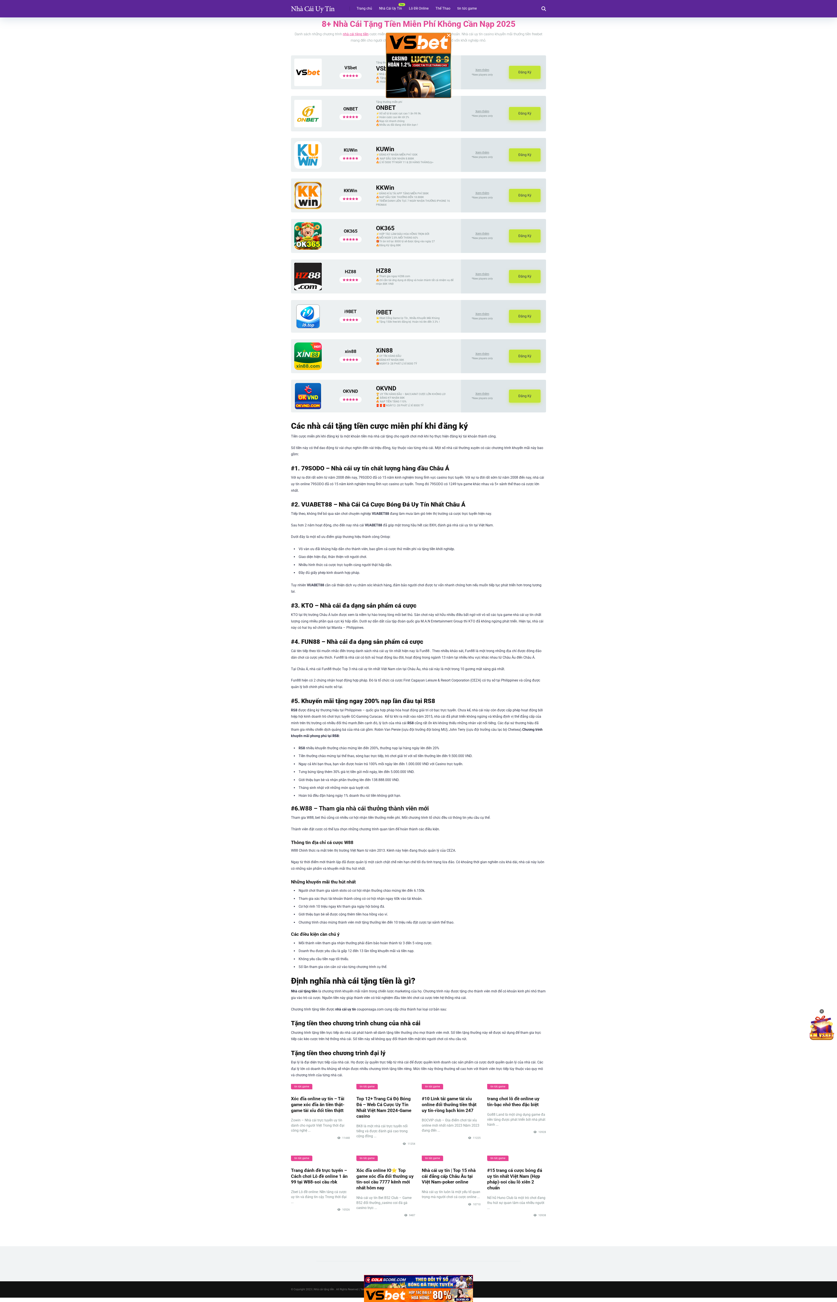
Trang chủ (364, 8)
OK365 (350, 231)
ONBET (350, 108)
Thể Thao (443, 8)
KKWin (350, 190)
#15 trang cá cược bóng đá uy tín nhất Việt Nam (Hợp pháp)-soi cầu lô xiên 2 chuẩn (514, 1179)
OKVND (350, 391)
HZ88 (350, 271)
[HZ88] (308, 289)
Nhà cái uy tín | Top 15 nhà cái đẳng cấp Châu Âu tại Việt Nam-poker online (449, 1176)
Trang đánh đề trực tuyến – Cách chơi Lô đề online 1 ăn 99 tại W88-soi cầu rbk (319, 1176)
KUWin (350, 150)
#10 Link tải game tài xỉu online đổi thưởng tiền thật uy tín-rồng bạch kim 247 (449, 1104)
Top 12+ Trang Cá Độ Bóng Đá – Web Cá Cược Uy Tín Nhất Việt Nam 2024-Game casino (383, 1107)
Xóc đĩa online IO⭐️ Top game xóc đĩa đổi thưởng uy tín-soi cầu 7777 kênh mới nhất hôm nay (385, 1179)
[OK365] (308, 248)
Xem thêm (482, 70)
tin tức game (467, 8)
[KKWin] (308, 208)
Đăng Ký (524, 72)
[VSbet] (308, 85)
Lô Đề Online (419, 8)
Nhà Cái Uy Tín (390, 8)
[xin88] (308, 369)
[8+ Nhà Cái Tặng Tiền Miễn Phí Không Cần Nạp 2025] (313, 7)
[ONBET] (308, 126)
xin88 (350, 351)
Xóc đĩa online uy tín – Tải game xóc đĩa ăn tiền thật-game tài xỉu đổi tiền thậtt (317, 1104)
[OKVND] (308, 408)
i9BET (350, 311)
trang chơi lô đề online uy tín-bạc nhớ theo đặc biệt (513, 1101)
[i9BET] (308, 328)
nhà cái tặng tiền (356, 34)
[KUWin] (308, 167)
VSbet (350, 67)
